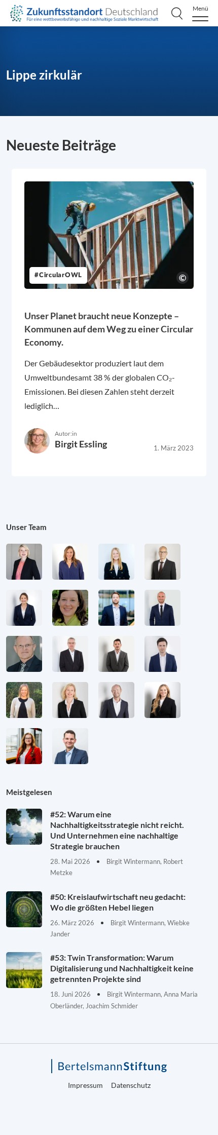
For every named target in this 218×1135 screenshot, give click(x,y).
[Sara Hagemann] (24, 608)
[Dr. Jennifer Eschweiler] (70, 562)
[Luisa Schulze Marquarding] (162, 700)
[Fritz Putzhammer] (162, 654)
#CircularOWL (58, 275)
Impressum (85, 1085)
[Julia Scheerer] (24, 700)
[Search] (177, 13)
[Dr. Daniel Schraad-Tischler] (116, 700)
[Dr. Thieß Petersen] (70, 654)
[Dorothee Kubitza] (70, 608)
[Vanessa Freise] (116, 562)
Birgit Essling (81, 443)
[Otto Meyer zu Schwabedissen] (162, 608)
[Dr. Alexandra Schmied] (70, 700)
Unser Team (26, 527)
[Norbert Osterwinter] (24, 654)
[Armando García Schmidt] (162, 562)
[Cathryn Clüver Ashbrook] (24, 562)
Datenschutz (131, 1085)
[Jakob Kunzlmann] (116, 608)
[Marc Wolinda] (70, 746)
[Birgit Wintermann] (24, 746)
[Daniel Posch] (116, 654)
